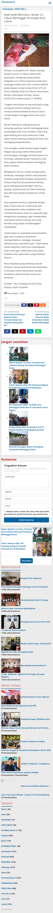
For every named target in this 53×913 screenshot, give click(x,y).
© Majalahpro (6, 909)
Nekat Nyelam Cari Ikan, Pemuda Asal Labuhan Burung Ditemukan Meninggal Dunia (27, 365)
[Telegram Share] (30, 331)
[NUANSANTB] (8, 2)
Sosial (4, 904)
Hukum (4, 835)
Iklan (3, 841)
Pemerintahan (8, 878)
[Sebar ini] (7, 331)
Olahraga (5, 867)
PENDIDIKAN (6, 883)
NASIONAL (6, 862)
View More (26, 561)
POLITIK (4, 893)
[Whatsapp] (38, 331)
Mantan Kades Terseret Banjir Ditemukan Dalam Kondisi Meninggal (40, 317)
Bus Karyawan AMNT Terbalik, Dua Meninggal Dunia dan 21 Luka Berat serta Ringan (28, 407)
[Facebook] (24, 305)
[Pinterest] (36, 305)
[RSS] (43, 305)
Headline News (8, 830)
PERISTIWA (6, 888)
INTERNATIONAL (8, 846)
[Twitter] (30, 305)
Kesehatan (6, 851)
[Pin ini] (22, 331)
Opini (3, 872)
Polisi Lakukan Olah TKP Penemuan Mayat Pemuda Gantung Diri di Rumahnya (13, 546)
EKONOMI (5, 819)
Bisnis (4, 809)
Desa (3, 814)
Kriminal (5, 856)
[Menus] (50, 3)
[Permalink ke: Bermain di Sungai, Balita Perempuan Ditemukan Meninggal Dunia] (18, 438)
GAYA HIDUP (6, 825)
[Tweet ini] (15, 331)
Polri (3, 899)
